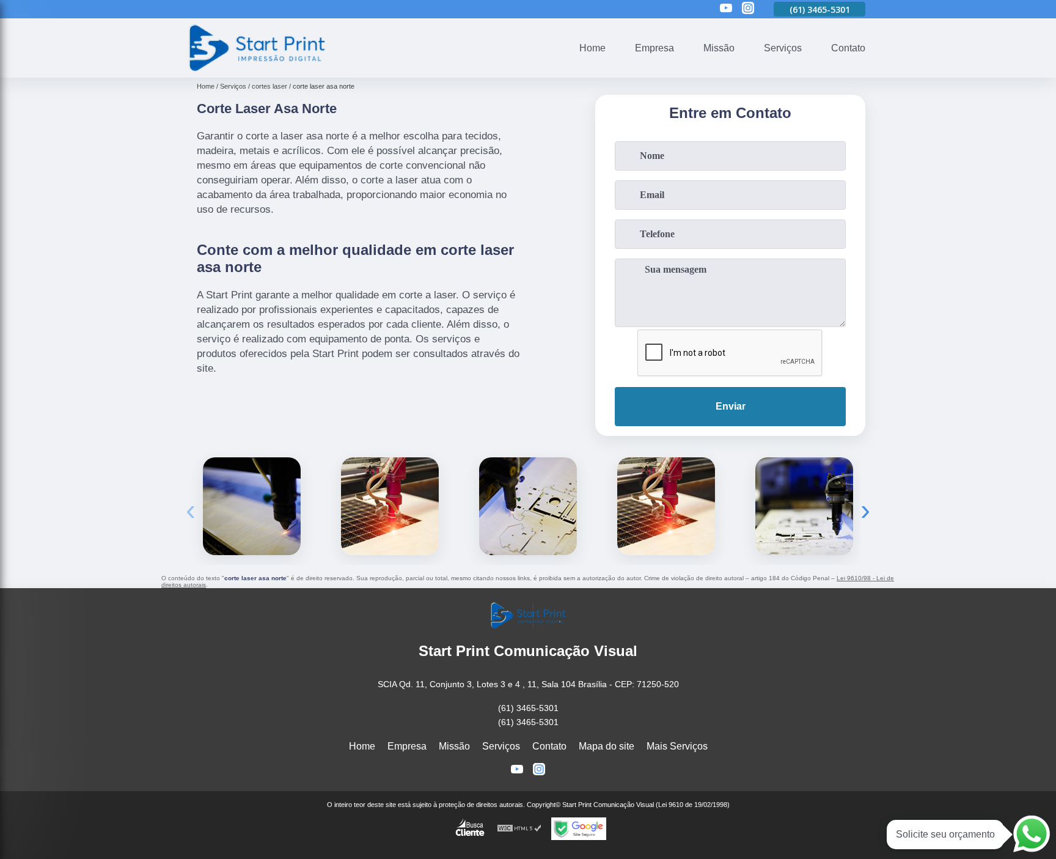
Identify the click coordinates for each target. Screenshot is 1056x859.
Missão (719, 48)
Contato (848, 48)
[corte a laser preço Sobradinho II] (528, 506)
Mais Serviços (677, 746)
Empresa (654, 48)
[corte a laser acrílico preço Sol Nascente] (666, 506)
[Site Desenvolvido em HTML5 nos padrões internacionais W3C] (519, 828)
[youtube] (726, 9)
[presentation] (191, 509)
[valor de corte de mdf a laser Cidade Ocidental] (390, 506)
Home (592, 48)
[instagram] (748, 9)
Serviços (783, 48)
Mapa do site (606, 746)
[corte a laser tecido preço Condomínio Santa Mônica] (252, 506)
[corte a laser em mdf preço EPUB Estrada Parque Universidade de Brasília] (804, 506)
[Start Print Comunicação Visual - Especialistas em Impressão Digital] (256, 70)
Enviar (731, 406)
